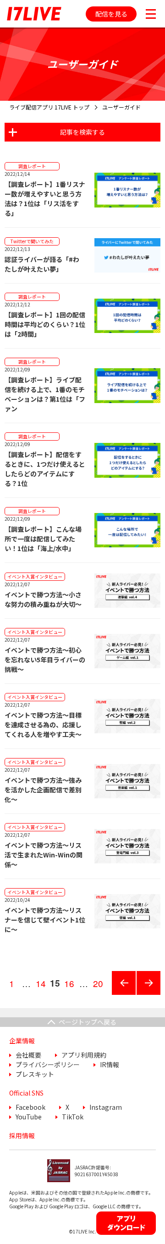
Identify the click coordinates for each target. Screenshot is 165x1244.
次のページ (145, 994)
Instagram (105, 1107)
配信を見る (111, 13)
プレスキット (35, 1074)
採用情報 (22, 1135)
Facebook (30, 1107)
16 (70, 986)
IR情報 (109, 1064)
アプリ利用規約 (83, 1054)
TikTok (72, 1116)
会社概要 (28, 1054)
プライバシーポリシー (48, 1064)
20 (99, 986)
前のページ (120, 994)
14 (42, 986)
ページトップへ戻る (87, 1021)
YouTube (29, 1116)
